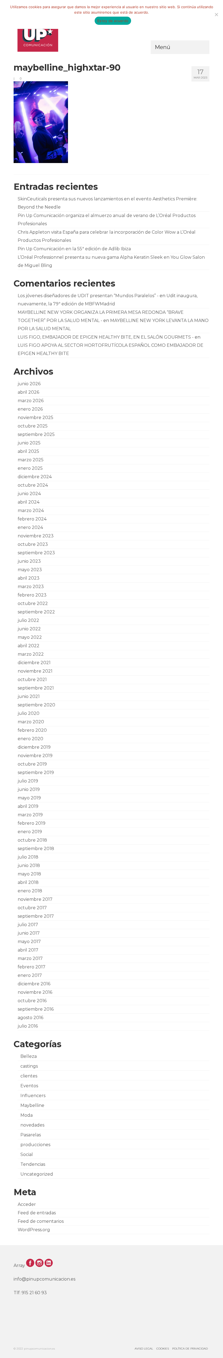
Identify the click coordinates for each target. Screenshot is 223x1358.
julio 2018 (28, 857)
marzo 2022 (31, 654)
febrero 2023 (32, 595)
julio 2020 (28, 713)
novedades (32, 1125)
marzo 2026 (31, 400)
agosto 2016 (30, 1017)
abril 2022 (28, 645)
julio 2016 (28, 1026)
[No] (216, 14)
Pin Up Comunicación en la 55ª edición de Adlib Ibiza (74, 248)
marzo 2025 (31, 459)
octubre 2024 (33, 485)
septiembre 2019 (36, 772)
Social (26, 1154)
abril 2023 (28, 578)
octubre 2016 (32, 1000)
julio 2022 (28, 620)
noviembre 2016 (35, 992)
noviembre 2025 (35, 417)
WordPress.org (34, 1229)
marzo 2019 (30, 814)
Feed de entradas (37, 1212)
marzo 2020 (31, 721)
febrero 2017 (31, 966)
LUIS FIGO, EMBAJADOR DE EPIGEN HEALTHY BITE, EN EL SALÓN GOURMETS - (106, 337)
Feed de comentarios (41, 1221)
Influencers (32, 1095)
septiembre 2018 (36, 848)
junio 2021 (29, 696)
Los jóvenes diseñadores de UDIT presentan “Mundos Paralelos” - (88, 295)
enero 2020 (30, 738)
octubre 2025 (33, 426)
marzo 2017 (30, 958)
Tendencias (32, 1164)
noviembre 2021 (35, 671)
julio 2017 (28, 924)
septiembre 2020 (36, 704)
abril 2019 (28, 806)
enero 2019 (30, 831)
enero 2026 (30, 409)
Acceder (27, 1204)
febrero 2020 (32, 730)
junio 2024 (29, 493)
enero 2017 (30, 975)
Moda (26, 1115)
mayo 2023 (30, 569)
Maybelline (32, 1105)
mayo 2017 (29, 941)
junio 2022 (29, 628)
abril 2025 (28, 451)
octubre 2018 (32, 840)
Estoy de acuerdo (112, 21)
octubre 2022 (33, 603)
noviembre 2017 (35, 899)
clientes (28, 1076)
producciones (35, 1144)
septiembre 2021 (36, 688)
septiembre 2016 (36, 1009)
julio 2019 (28, 781)
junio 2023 (29, 561)
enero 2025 (30, 468)
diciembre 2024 (35, 476)
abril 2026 (28, 392)
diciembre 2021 (34, 662)
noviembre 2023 (36, 535)
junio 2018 (29, 865)
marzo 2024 (31, 510)
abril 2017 (28, 950)
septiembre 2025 (36, 434)
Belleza (28, 1056)
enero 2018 (30, 890)
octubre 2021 (32, 679)
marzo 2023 (31, 586)
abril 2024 (28, 502)
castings (29, 1066)
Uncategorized (36, 1174)
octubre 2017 (32, 907)
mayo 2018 (29, 874)
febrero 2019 (31, 823)
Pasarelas (30, 1134)
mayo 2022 (30, 637)
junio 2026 (29, 383)
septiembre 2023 (36, 552)
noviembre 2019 (35, 755)
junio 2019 (29, 789)
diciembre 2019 (34, 747)
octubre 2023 (33, 544)
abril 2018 (28, 882)
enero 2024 (30, 527)
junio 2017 (29, 933)
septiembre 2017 (36, 916)
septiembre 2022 (36, 612)
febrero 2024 (32, 519)
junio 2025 (29, 442)
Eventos (29, 1085)
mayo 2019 (29, 797)
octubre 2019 (32, 764)
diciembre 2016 (34, 983)
